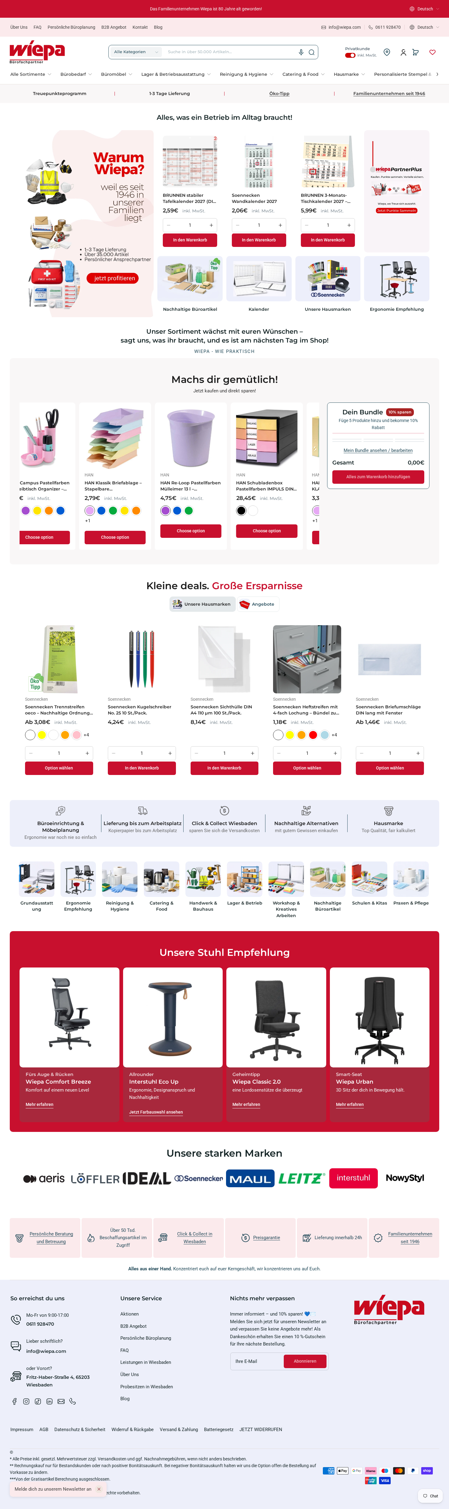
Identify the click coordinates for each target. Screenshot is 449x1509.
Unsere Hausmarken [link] (328, 309)
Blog (158, 27)
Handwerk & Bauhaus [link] (203, 906)
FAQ (38, 27)
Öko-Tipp (279, 93)
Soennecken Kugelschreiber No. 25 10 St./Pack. (139, 710)
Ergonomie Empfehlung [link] (397, 309)
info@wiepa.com (46, 1351)
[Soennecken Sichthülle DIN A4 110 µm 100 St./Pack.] (225, 659)
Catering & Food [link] (161, 906)
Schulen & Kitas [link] (369, 903)
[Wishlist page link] (432, 52)
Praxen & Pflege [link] (411, 903)
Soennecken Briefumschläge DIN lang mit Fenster (388, 710)
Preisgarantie (266, 1237)
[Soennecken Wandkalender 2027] (259, 161)
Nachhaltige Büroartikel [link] (190, 309)
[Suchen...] (311, 52)
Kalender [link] (259, 309)
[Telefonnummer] (72, 1401)
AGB (43, 1429)
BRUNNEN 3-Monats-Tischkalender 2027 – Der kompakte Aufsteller (324, 198)
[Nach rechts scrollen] (433, 73)
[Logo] (37, 52)
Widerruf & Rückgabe (132, 1429)
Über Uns (18, 27)
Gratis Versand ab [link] (206, 9)
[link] (33, 74)
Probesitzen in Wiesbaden (146, 1387)
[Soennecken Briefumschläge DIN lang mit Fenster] (390, 659)
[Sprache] (301, 52)
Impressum (21, 1429)
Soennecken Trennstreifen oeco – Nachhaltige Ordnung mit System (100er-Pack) (57, 710)
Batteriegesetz (218, 1429)
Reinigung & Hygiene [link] (120, 906)
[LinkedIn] (49, 1401)
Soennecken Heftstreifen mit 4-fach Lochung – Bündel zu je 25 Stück (305, 710)
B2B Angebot (113, 27)
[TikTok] (38, 1401)
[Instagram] (26, 1401)
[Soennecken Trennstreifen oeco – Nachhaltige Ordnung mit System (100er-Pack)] (59, 659)
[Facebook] (14, 1401)
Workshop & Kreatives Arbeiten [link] (286, 909)
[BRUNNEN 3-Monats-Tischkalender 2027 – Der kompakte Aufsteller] (328, 161)
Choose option (56, 531)
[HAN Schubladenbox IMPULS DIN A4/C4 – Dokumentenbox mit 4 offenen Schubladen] (55, 438)
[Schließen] (99, 1489)
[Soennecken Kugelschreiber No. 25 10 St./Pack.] (142, 659)
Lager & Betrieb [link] (244, 903)
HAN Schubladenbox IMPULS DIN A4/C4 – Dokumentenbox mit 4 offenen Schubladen (51, 486)
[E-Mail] (61, 1401)
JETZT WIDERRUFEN (260, 1429)
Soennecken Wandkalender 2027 (254, 198)
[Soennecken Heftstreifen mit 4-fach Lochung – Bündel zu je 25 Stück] (307, 659)
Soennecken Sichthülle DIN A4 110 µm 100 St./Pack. (221, 710)
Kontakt (140, 27)
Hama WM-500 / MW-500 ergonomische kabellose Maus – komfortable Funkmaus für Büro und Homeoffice (280, 486)
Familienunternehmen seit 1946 (389, 93)
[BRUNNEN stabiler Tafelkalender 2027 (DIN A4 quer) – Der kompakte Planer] (190, 161)
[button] (424, 9)
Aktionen (129, 1314)
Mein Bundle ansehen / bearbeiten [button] (378, 450)
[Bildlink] (36, 891)
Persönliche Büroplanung (71, 27)
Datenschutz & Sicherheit (79, 1429)
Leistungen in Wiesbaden (145, 1362)
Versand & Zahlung (179, 1429)
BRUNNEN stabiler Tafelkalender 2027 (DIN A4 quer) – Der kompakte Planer (189, 198)
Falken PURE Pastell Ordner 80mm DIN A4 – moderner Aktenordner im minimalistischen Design (130, 486)
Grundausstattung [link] (36, 906)
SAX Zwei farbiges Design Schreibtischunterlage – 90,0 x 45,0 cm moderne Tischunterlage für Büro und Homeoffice (205, 486)
